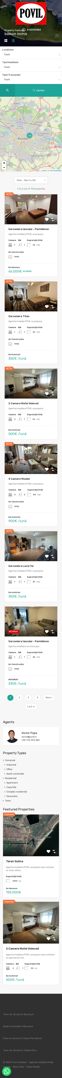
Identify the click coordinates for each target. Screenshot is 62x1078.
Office (9, 769)
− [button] (4, 167)
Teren (8, 800)
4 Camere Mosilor (19, 478)
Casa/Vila (11, 787)
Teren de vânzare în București (18, 1014)
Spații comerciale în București (18, 1026)
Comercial (10, 760)
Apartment (12, 782)
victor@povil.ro (29, 736)
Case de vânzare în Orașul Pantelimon (22, 1038)
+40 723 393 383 (31, 740)
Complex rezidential (16, 791)
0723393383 (34, 30)
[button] (6, 1071)
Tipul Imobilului (10, 62)
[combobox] (31, 55)
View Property (31, 848)
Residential (10, 778)
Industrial (11, 764)
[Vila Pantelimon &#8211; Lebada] (48, 131)
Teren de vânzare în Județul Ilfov (20, 1050)
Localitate (7, 50)
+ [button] (4, 163)
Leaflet (44, 170)
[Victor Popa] (12, 741)
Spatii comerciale (15, 773)
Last (29, 706)
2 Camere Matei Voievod (23, 403)
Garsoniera (11, 796)
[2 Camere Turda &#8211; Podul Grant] (14, 128)
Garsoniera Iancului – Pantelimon (28, 229)
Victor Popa (29, 733)
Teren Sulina (14, 861)
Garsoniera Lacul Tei (21, 565)
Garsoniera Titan (18, 316)
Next (48, 697)
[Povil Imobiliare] (31, 23)
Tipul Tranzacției (11, 75)
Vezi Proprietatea (31, 218)
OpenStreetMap (55, 170)
